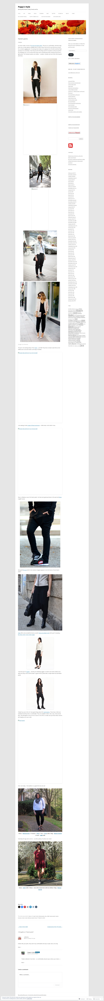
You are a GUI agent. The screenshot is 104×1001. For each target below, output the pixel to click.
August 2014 (70, 248)
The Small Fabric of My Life (74, 94)
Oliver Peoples (82, 332)
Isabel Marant (72, 324)
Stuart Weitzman (72, 339)
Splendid (84, 336)
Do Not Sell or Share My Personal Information (37, 995)
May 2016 (70, 212)
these (60, 497)
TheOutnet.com (71, 342)
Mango (71, 326)
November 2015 (71, 222)
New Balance (78, 330)
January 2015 (71, 239)
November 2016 (71, 202)
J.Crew (45, 833)
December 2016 (71, 200)
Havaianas (70, 322)
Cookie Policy (29, 998)
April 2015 (70, 234)
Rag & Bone (72, 335)
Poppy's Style (24, 7)
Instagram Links (57, 16)
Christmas (77, 316)
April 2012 (70, 295)
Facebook (60, 13)
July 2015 (70, 229)
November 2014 (71, 242)
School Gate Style (72, 84)
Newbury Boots (73, 331)
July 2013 (70, 270)
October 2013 (71, 265)
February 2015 (71, 237)
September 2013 (71, 266)
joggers (28, 671)
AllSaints (79, 310)
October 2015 (71, 224)
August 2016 (70, 207)
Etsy (46, 916)
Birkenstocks (26, 833)
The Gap (78, 341)
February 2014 (71, 258)
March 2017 (70, 198)
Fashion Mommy (71, 96)
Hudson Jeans (80, 322)
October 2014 (71, 244)
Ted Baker (78, 340)
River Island (82, 335)
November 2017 (71, 188)
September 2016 (71, 205)
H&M (19, 633)
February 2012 (71, 299)
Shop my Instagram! (45, 16)
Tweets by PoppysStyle (73, 127)
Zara (36, 917)
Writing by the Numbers (73, 88)
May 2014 (70, 253)
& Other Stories (71, 309)
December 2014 (71, 241)
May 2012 (70, 294)
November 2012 (71, 283)
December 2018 (71, 174)
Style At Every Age (72, 98)
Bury (84, 315)
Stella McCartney (71, 337)
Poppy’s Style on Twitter (74, 124)
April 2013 (70, 275)
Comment (57, 985)
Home (73, 13)
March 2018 (70, 185)
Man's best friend (72, 157)
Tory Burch (72, 343)
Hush (23, 917)
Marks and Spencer (74, 329)
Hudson (74, 322)
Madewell (81, 325)
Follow (71, 54)
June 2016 (70, 210)
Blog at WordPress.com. (23, 995)
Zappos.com (76, 345)
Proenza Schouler (75, 334)
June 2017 (70, 193)
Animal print (70, 313)
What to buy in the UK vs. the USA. (75, 156)
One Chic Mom (71, 105)
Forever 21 (70, 319)
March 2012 (70, 297)
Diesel (75, 317)
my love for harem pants (36, 45)
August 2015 (70, 227)
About (67, 13)
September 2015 (71, 225)
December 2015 (71, 220)
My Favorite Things (22, 16)
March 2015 (70, 236)
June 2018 (70, 181)
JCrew (84, 323)
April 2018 (70, 183)
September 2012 (71, 287)
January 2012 (71, 300)
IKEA (85, 322)
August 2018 (70, 179)
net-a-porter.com (71, 330)
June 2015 (70, 231)
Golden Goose (73, 320)
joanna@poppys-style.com (74, 72)
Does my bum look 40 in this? (74, 83)
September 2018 (71, 178)
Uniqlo (78, 343)
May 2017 (70, 195)
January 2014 (71, 259)
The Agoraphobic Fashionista (74, 103)
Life (24, 13)
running (70, 336)
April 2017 (70, 196)
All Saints (70, 311)
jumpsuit (73, 325)
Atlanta (80, 313)
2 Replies (20, 42)
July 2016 (70, 208)
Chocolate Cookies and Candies (75, 111)
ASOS (36, 347)
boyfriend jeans (80, 315)
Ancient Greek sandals (76, 311)
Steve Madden (78, 337)
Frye (73, 319)
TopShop (78, 342)
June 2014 (70, 251)
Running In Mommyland (73, 108)
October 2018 (71, 176)
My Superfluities (71, 101)
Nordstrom (76, 333)
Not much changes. (72, 164)
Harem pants (52, 916)
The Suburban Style (72, 106)
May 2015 (70, 232)
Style (19, 13)
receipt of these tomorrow (33, 425)
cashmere (70, 316)
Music (35, 13)
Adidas (80, 309)
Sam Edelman (77, 337)
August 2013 (70, 268)
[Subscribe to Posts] (70, 147)
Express (83, 317)
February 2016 (71, 217)
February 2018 (71, 186)
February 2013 (71, 278)
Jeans (69, 325)
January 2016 (71, 219)
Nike (80, 331)
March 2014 (70, 256)
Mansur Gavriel (58, 833)
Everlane (79, 317)
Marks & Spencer (73, 328)
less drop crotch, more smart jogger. (26, 634)
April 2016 (70, 213)
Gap (76, 319)
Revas (77, 335)
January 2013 (71, 280)
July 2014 (70, 249)
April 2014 (70, 254)
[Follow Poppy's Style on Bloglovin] (74, 64)
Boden (71, 315)
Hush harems (47, 712)
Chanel (74, 316)
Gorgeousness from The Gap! (54, 926)
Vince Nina (70, 345)
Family (29, 13)
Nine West (71, 333)
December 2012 (71, 282)
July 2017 (70, 191)
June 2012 (70, 292)
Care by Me (70, 110)
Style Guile (70, 86)
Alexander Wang (71, 310)
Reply (19, 947)
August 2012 (70, 288)
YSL (73, 345)
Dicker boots (71, 317)
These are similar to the (43, 633)
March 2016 (70, 215)
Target (78, 339)
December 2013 (71, 261)
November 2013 (71, 263)
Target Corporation (72, 340)
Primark (70, 334)
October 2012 (71, 285)
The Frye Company (72, 341)
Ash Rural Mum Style (72, 100)
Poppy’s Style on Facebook (74, 116)
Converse (82, 316)
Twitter (53, 13)
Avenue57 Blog (71, 81)
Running (42, 13)
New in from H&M (23, 926)
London (77, 325)
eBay (48, 13)
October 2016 (71, 203)
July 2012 (70, 290)
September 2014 (71, 246)
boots (75, 315)
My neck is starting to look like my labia (76, 159)
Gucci (79, 320)
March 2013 (70, 276)
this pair (25, 570)
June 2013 (70, 271)
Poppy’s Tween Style (34, 16)
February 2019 (71, 173)
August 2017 (70, 190)
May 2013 (70, 273)
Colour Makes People (72, 89)
